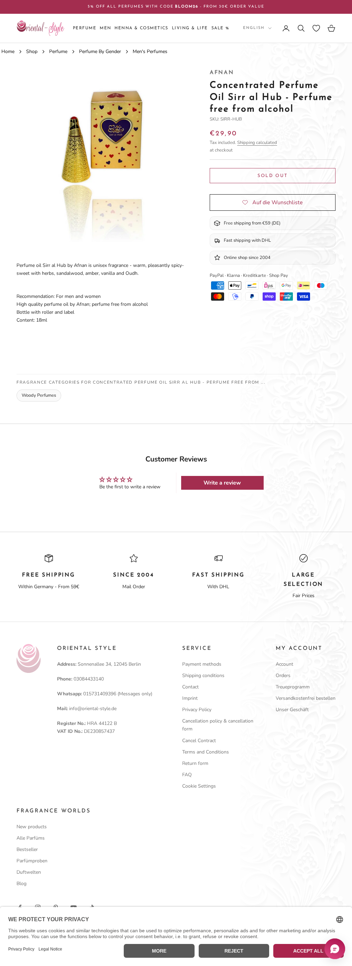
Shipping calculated (257, 142)
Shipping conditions (203, 675)
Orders (283, 675)
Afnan (222, 72)
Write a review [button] (222, 483)
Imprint (190, 698)
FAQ (187, 774)
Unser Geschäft (292, 709)
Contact (190, 687)
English (254, 28)
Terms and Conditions (205, 752)
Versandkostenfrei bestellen (306, 698)
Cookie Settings (199, 786)
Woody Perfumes (39, 395)
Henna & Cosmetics (141, 28)
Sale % (220, 28)
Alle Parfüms (30, 838)
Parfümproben (31, 861)
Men (105, 28)
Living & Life (190, 28)
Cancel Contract (199, 740)
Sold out (272, 176)
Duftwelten (28, 872)
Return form (195, 763)
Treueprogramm (293, 687)
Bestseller (27, 849)
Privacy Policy (196, 709)
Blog (21, 883)
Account (284, 664)
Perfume (84, 28)
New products (31, 826)
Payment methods (201, 664)
